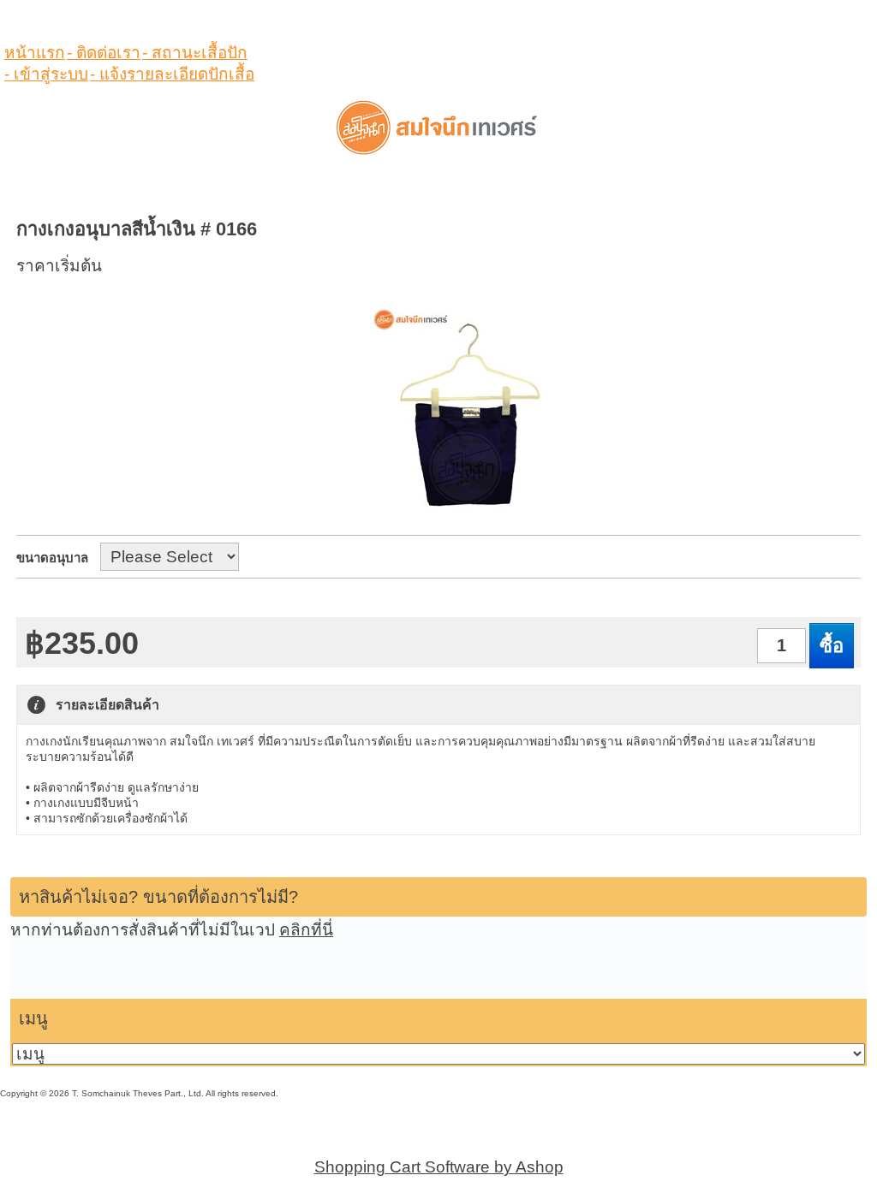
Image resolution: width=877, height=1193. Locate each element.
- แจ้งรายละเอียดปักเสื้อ (172, 74)
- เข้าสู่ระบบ (46, 74)
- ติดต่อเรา (103, 53)
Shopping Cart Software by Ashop (439, 1167)
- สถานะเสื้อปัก (195, 53)
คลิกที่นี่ (306, 930)
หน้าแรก (34, 53)
